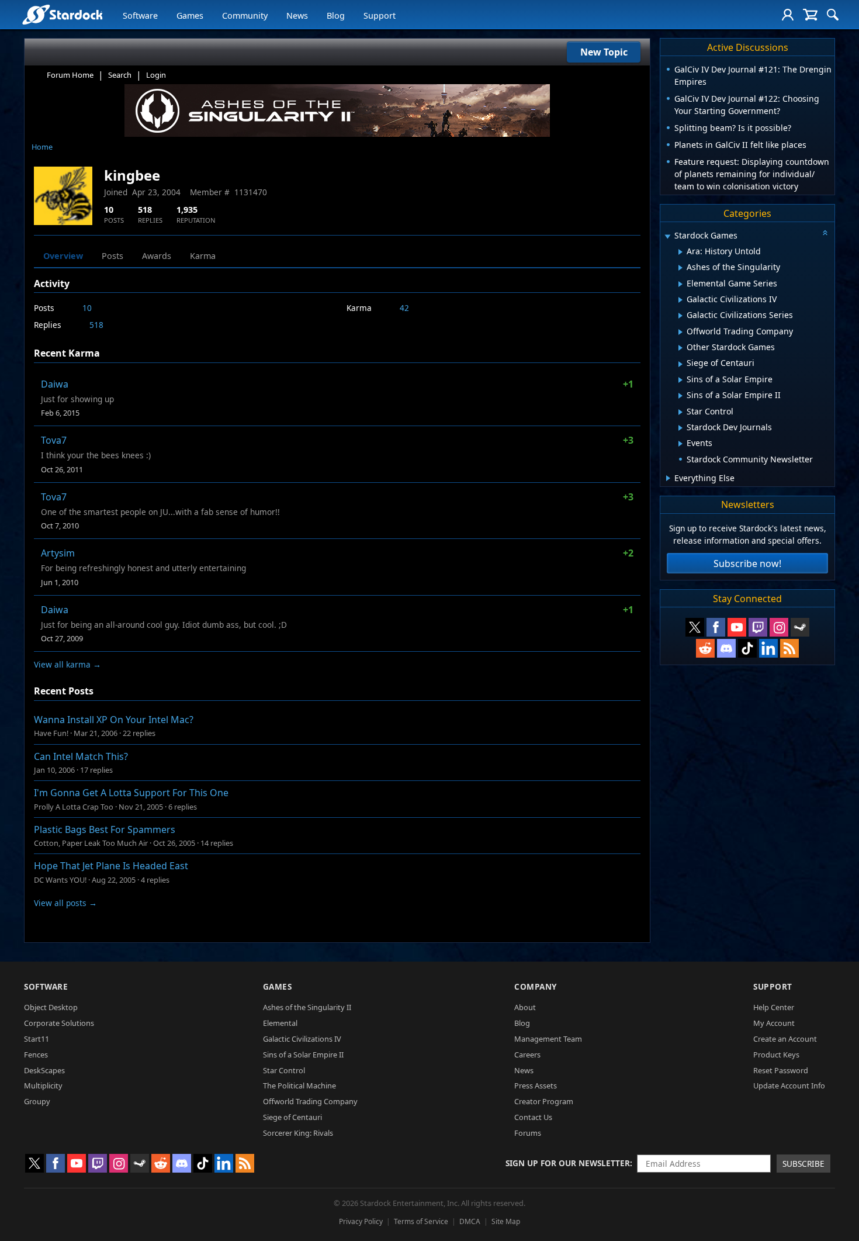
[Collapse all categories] (825, 232)
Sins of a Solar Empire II (303, 1054)
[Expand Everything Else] (668, 478)
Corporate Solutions (59, 1023)
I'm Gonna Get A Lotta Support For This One (131, 792)
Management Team (548, 1038)
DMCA (469, 1221)
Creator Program (543, 1101)
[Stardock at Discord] (726, 648)
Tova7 (54, 440)
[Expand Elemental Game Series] (680, 284)
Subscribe (803, 1163)
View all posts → (65, 902)
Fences (36, 1054)
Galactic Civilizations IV (302, 1038)
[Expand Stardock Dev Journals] (680, 428)
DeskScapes (44, 1070)
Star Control (284, 1070)
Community (245, 15)
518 (96, 324)
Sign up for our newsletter (567, 1163)
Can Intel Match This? (81, 756)
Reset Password (780, 1070)
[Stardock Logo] (62, 14)
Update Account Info (789, 1085)
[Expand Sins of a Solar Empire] (680, 380)
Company (535, 986)
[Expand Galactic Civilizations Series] (680, 316)
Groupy (37, 1101)
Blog (336, 15)
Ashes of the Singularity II (307, 1007)
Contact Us (533, 1117)
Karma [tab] (203, 255)
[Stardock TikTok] (747, 648)
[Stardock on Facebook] (715, 627)
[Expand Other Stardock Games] (680, 348)
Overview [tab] (63, 255)
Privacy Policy (361, 1221)
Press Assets (535, 1085)
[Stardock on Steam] (799, 627)
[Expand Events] (680, 444)
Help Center (773, 1007)
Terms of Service (421, 1221)
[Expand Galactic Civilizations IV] (680, 300)
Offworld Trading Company (310, 1101)
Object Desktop (51, 1007)
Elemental (280, 1023)
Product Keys (776, 1054)
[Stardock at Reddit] (705, 648)
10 (87, 307)
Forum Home (70, 75)
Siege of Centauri (292, 1117)
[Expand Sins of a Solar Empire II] (680, 396)
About (525, 1007)
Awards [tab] (156, 255)
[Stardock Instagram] (778, 627)
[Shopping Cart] (810, 14)
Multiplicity (43, 1085)
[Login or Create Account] (788, 14)
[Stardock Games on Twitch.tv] (757, 627)
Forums (527, 1133)
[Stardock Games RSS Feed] (789, 648)
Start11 (36, 1038)
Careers (527, 1054)
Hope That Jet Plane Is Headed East (111, 865)
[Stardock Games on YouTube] (736, 627)
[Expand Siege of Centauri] (680, 364)
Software (140, 15)
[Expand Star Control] (680, 412)
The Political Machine (299, 1085)
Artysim (58, 553)
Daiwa (54, 384)
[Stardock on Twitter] (694, 627)
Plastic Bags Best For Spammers (104, 829)
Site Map (505, 1221)
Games (189, 15)
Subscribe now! (747, 563)
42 (404, 307)
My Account (774, 1023)
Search (119, 75)
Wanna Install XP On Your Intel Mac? (113, 719)
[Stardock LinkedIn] (768, 648)
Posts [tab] (112, 255)
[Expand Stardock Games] (667, 236)
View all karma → (67, 664)
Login (156, 75)
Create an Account (785, 1038)
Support (379, 15)
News (297, 15)
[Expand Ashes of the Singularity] (680, 268)
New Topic (604, 52)
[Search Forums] (833, 14)
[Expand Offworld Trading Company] (680, 332)
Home (42, 146)
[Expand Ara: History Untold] (680, 252)
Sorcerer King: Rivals (298, 1133)
